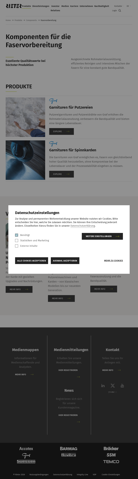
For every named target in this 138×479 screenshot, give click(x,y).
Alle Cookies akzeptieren (31, 260)
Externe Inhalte (28, 245)
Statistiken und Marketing (34, 240)
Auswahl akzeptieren (65, 260)
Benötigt (25, 235)
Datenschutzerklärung (82, 225)
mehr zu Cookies (113, 260)
